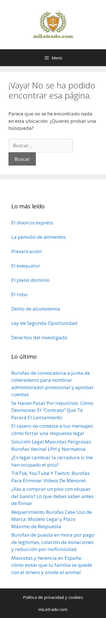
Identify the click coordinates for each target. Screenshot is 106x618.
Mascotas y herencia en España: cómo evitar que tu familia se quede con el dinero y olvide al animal (51, 565)
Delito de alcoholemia (35, 308)
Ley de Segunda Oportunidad (44, 323)
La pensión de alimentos (38, 237)
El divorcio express (32, 222)
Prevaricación (26, 251)
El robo (19, 294)
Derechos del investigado (39, 337)
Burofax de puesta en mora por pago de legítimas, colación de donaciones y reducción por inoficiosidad (52, 542)
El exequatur (25, 265)
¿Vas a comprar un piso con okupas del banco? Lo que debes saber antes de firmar (52, 496)
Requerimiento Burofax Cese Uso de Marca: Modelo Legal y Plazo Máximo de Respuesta (51, 519)
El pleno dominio (30, 280)
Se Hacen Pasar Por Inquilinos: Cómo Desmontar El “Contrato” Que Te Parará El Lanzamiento (52, 410)
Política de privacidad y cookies (53, 597)
